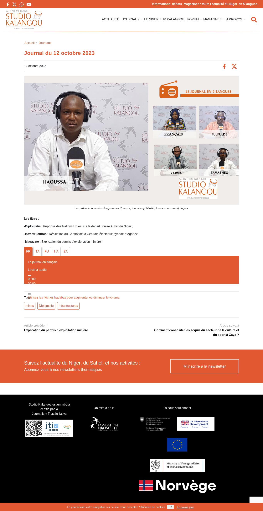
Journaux (131, 19)
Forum (193, 19)
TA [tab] (37, 251)
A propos (234, 19)
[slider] (74, 297)
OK (170, 506)
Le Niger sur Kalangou (164, 19)
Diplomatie (46, 305)
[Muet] (29, 293)
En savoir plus (185, 506)
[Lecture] (29, 275)
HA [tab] (56, 251)
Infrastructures (68, 305)
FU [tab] (47, 251)
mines (30, 305)
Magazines (212, 19)
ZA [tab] (66, 251)
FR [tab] (28, 251)
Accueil (29, 42)
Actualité (110, 19)
